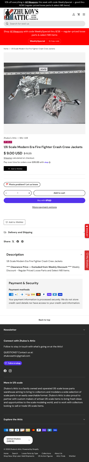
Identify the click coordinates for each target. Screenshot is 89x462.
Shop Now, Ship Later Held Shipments (19, 456)
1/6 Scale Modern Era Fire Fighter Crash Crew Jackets (33, 49)
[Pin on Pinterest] (22, 241)
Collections (46, 453)
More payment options (44, 207)
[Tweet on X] (13, 241)
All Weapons (16, 31)
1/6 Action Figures (45, 456)
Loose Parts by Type (30, 453)
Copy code (55, 41)
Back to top (44, 320)
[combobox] (44, 23)
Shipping (8, 158)
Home (6, 49)
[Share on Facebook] (17, 241)
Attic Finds (60, 456)
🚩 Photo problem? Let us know (22, 184)
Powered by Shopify (30, 449)
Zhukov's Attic (10, 138)
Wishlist (72, 456)
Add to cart (59, 193)
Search (15, 453)
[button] (78, 14)
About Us (58, 453)
